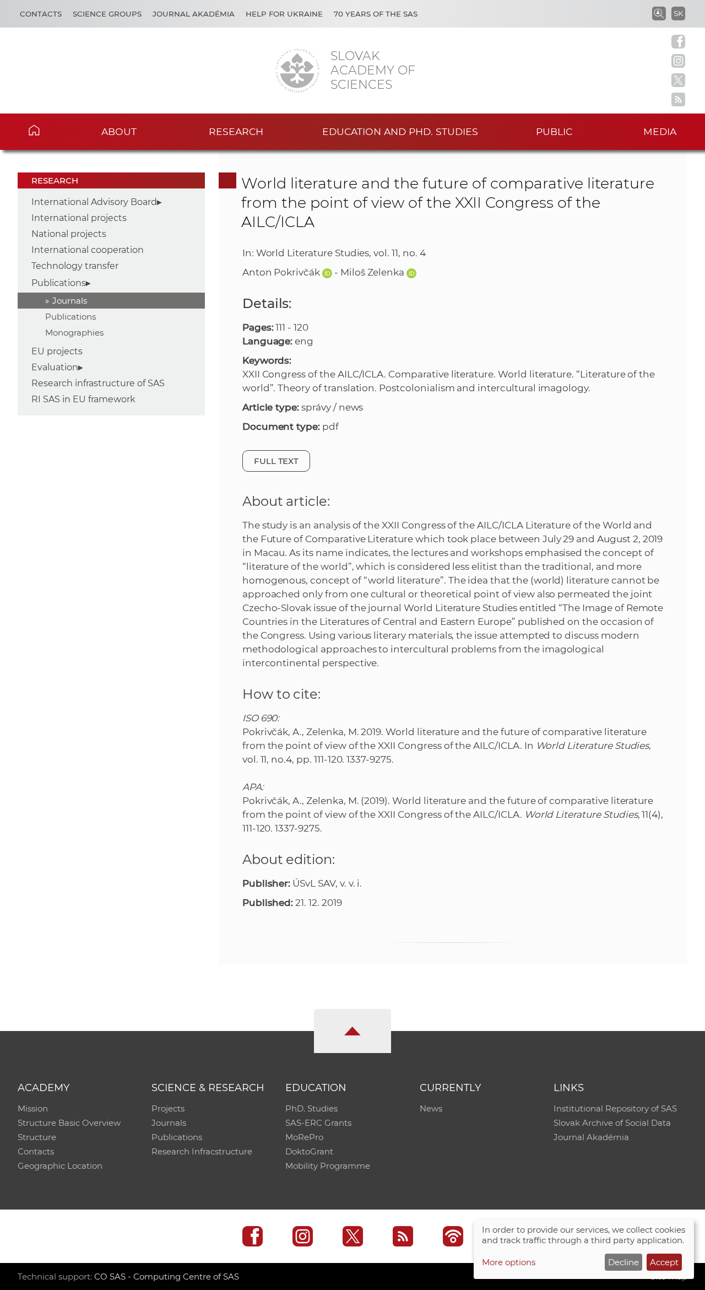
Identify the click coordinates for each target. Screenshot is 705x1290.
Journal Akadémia (194, 13)
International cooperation (87, 250)
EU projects (57, 351)
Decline (623, 1262)
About (119, 131)
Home (50, 130)
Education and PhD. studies (400, 131)
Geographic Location (60, 1166)
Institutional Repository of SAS (615, 1108)
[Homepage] (297, 70)
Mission (33, 1108)
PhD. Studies (311, 1108)
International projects (79, 218)
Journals (69, 300)
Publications (58, 283)
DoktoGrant (309, 1151)
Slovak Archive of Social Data (612, 1123)
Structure (37, 1137)
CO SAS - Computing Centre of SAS (166, 1276)
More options (508, 1262)
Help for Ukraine (284, 13)
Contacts (41, 13)
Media (659, 131)
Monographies (74, 332)
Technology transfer (74, 266)
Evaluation (54, 367)
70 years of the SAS (375, 13)
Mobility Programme (327, 1166)
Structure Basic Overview (69, 1123)
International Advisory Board (94, 202)
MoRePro (304, 1137)
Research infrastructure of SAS (98, 383)
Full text (276, 461)
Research (236, 131)
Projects (168, 1108)
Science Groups (107, 13)
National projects (68, 234)
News (431, 1108)
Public (554, 131)
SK (678, 13)
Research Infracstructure (201, 1151)
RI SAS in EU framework (83, 399)
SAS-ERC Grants (318, 1123)
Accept (664, 1262)
